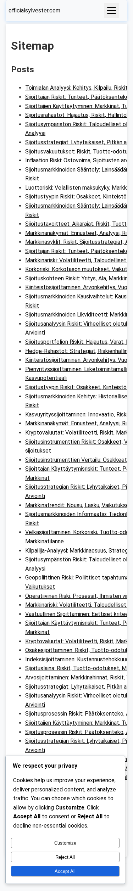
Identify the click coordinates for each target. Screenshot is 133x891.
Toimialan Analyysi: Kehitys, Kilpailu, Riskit (76, 87)
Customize (65, 843)
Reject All (65, 857)
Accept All (65, 871)
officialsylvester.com (34, 10)
